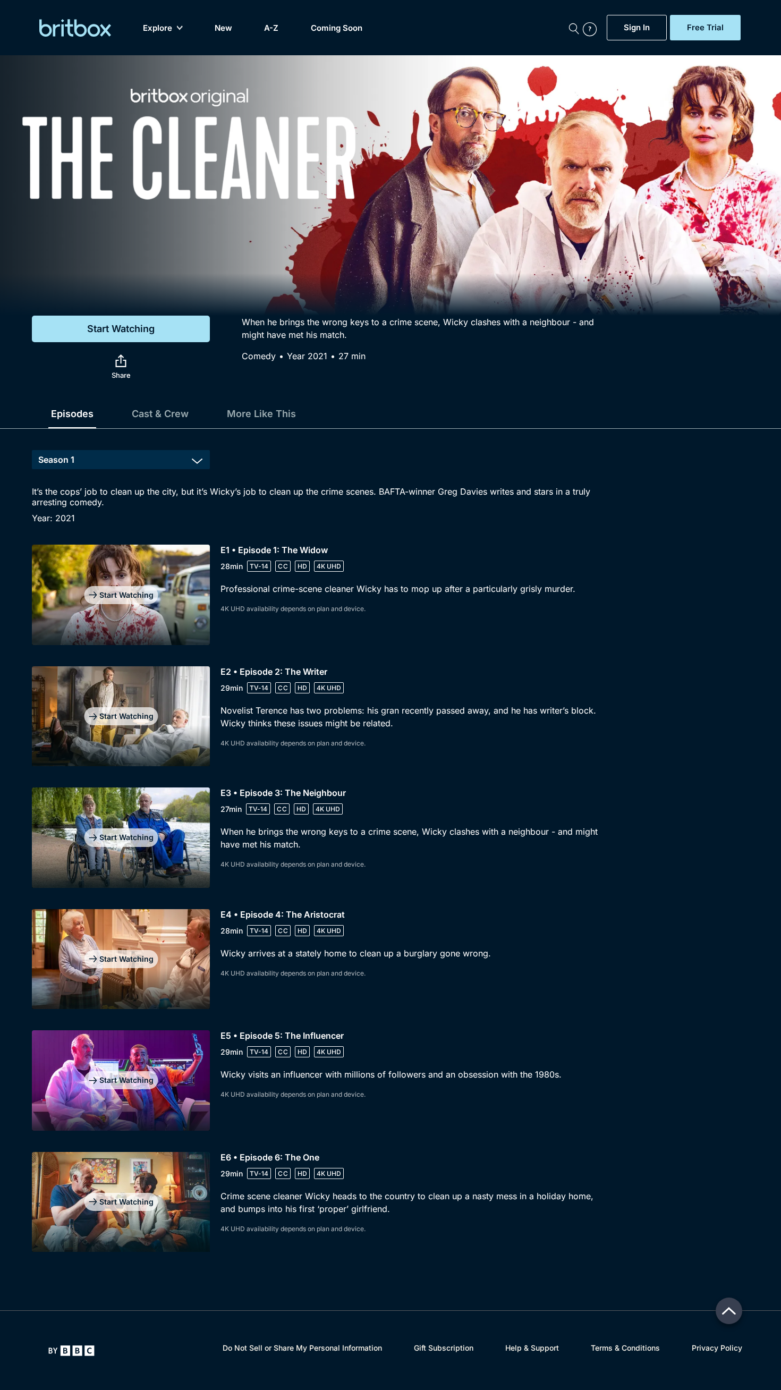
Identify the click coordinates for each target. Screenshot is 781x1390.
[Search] (574, 28)
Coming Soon (336, 28)
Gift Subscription (443, 1347)
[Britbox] (75, 28)
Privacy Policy (717, 1347)
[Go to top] (729, 1311)
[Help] (592, 28)
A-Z (271, 28)
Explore (157, 28)
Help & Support (532, 1347)
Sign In (637, 27)
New (223, 28)
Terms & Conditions (625, 1347)
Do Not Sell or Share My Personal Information (302, 1347)
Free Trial (705, 27)
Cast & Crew (160, 413)
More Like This (261, 413)
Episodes (72, 413)
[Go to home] (71, 1350)
